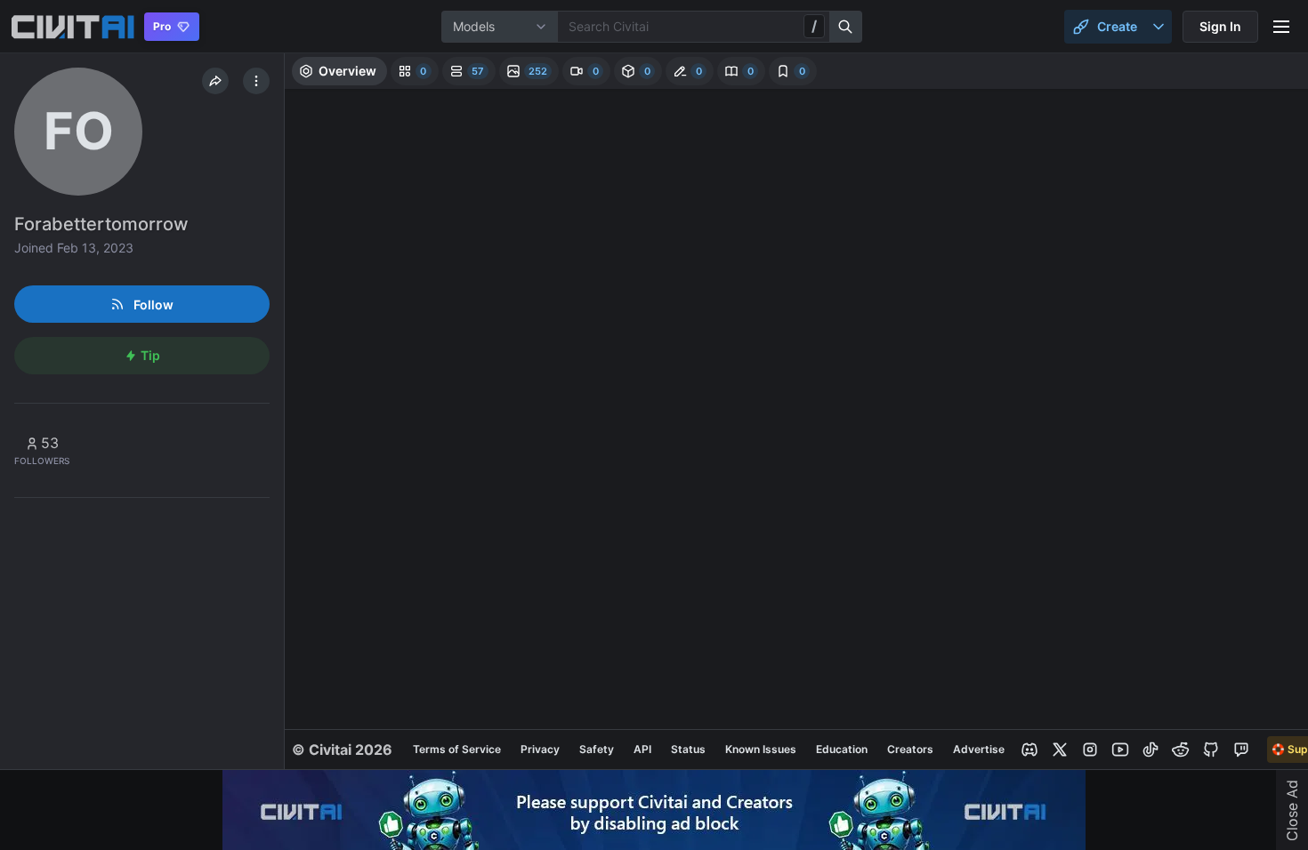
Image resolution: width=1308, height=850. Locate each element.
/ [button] (814, 26)
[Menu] (1281, 26)
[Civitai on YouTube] (1120, 749)
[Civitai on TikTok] (1150, 749)
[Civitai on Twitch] (1241, 749)
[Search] (846, 27)
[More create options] (1158, 27)
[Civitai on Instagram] (1090, 749)
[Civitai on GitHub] (1211, 749)
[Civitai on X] (1060, 749)
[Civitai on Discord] (1029, 749)
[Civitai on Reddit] (1181, 749)
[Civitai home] (72, 26)
